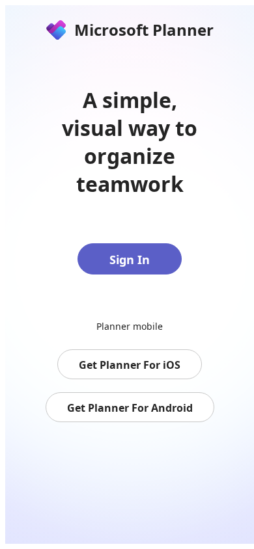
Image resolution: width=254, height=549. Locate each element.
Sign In (129, 259)
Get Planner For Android (130, 408)
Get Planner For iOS (129, 365)
